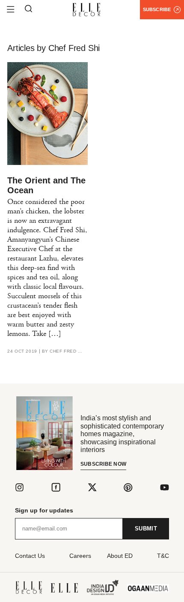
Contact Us (30, 555)
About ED (120, 555)
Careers (80, 555)
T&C (163, 555)
